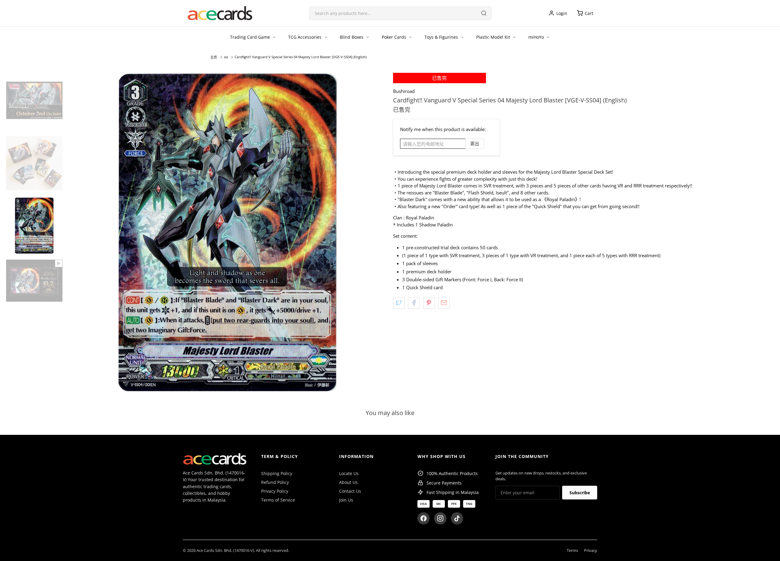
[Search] (483, 13)
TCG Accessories (304, 37)
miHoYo (536, 37)
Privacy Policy (274, 491)
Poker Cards (394, 37)
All (226, 57)
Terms (572, 550)
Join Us (346, 500)
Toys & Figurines (441, 37)
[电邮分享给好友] (444, 303)
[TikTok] (457, 518)
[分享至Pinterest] (429, 303)
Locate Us (349, 473)
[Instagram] (440, 518)
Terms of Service (278, 500)
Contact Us (350, 491)
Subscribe (579, 492)
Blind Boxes (351, 37)
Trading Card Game (250, 37)
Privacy (590, 550)
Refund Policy (275, 482)
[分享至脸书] (414, 303)
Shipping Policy (276, 473)
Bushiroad (404, 91)
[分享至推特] (399, 303)
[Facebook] (423, 518)
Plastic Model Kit (493, 37)
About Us (348, 482)
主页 (213, 57)
